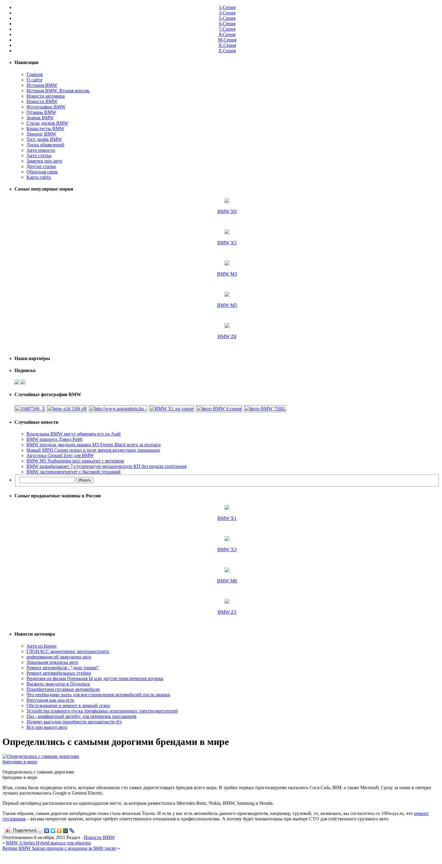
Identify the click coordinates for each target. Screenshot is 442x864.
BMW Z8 (227, 336)
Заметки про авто (44, 160)
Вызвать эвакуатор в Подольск (58, 683)
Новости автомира (45, 96)
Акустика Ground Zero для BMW (60, 455)
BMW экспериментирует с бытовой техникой (73, 471)
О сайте (34, 79)
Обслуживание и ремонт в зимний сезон (68, 705)
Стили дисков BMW (47, 123)
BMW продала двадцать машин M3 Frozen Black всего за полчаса (93, 444)
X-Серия (227, 45)
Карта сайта (38, 177)
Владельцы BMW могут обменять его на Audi (73, 433)
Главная (34, 74)
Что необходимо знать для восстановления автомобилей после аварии (98, 694)
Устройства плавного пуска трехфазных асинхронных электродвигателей (102, 710)
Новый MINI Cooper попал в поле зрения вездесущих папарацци (93, 450)
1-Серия (227, 7)
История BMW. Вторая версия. (58, 90)
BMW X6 (227, 211)
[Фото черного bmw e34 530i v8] (67, 408)
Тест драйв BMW (44, 139)
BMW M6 (227, 580)
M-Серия (227, 39)
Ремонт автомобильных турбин (58, 673)
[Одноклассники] (59, 831)
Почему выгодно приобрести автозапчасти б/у (74, 721)
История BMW (41, 85)
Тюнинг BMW (41, 133)
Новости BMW (41, 101)
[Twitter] (53, 831)
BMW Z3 (227, 612)
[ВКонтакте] (47, 831)
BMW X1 (227, 518)
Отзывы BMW (41, 112)
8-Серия (227, 34)
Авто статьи (38, 155)
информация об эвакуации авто (58, 656)
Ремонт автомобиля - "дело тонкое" (62, 667)
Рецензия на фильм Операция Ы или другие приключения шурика (94, 678)
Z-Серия (227, 50)
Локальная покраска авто (52, 662)
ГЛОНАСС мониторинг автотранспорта (67, 651)
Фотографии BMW (46, 106)
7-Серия (227, 29)
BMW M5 (227, 305)
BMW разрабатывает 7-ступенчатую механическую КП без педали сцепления (106, 466)
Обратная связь (42, 171)
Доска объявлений (45, 144)
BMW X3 (227, 549)
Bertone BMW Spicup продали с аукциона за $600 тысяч (59, 848)
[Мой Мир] (66, 831)
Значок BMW (40, 117)
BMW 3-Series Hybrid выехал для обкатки (48, 842)
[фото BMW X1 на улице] (172, 408)
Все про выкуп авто (46, 727)
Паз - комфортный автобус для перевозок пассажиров (81, 716)
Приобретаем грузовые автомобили (63, 689)
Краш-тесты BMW (45, 128)
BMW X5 (227, 242)
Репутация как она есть (50, 700)
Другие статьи (41, 166)
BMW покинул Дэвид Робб (54, 439)
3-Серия (227, 12)
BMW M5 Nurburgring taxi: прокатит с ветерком (75, 460)
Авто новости (40, 150)
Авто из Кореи (41, 646)
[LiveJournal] (72, 831)
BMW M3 (227, 273)
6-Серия (227, 23)
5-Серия (227, 18)
